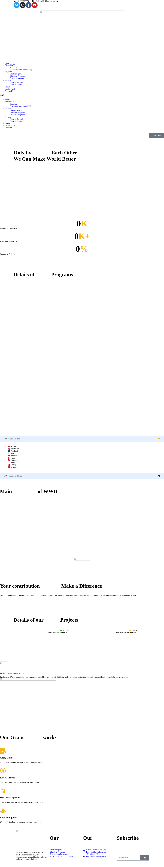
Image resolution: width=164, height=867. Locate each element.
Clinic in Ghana (16, 85)
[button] (82, 95)
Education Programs (17, 76)
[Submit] (144, 858)
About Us (13, 67)
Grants (7, 87)
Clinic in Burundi (16, 82)
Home (7, 63)
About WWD (10, 65)
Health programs (16, 74)
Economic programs (17, 78)
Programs (8, 72)
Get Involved (10, 89)
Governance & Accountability (21, 69)
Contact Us (9, 91)
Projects (8, 80)
